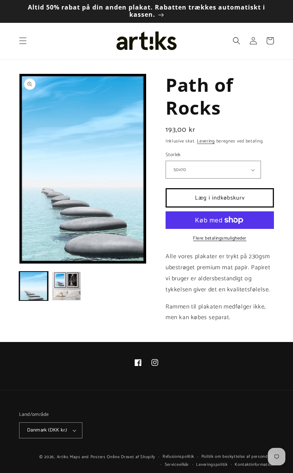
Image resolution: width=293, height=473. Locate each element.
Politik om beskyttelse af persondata (237, 456)
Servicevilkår (177, 464)
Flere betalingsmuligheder (219, 238)
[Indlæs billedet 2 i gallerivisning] (66, 286)
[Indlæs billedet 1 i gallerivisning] (33, 286)
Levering (206, 141)
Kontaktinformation (254, 464)
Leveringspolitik (211, 464)
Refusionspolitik (178, 456)
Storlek (173, 155)
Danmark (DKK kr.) (47, 430)
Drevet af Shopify (138, 457)
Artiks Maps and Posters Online (88, 457)
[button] (22, 40)
